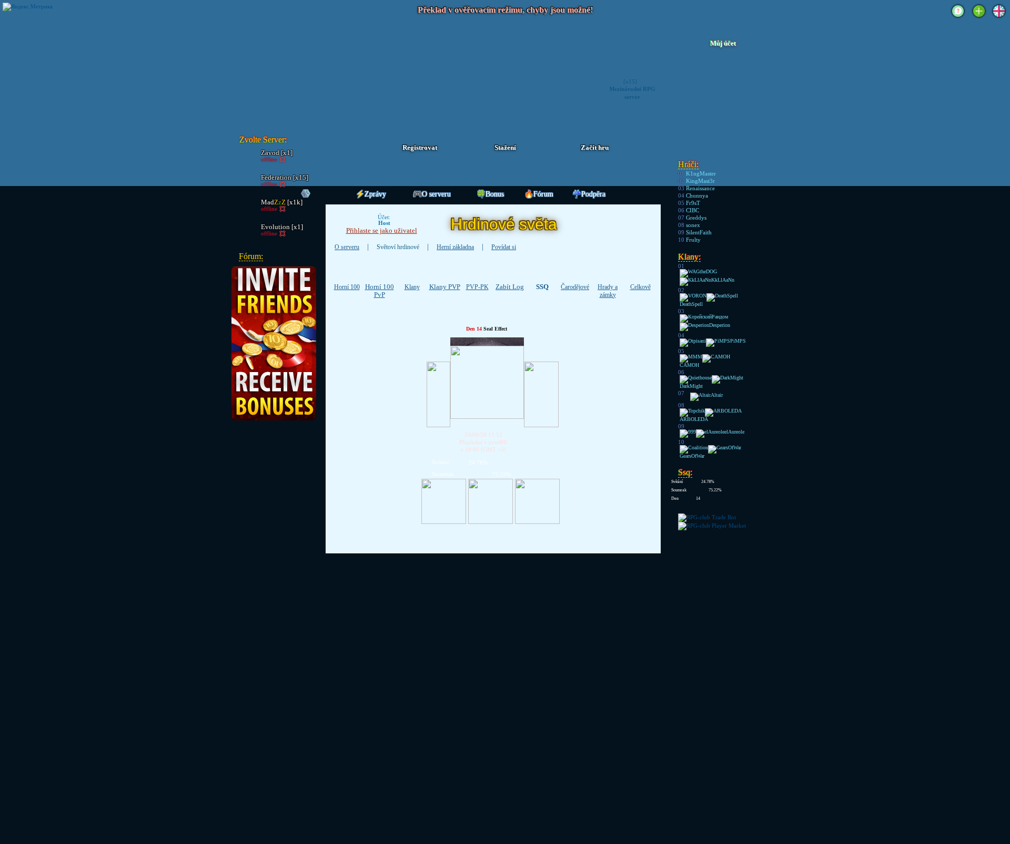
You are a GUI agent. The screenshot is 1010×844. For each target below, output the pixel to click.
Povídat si (503, 247)
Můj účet (723, 43)
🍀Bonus (490, 194)
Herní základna (455, 247)
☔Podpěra (588, 194)
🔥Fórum (538, 194)
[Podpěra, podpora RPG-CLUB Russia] (958, 18)
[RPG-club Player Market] (712, 525)
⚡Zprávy (371, 194)
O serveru (347, 247)
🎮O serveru (432, 194)
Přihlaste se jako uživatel (381, 230)
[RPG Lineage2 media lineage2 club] (295, 71)
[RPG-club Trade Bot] (707, 517)
